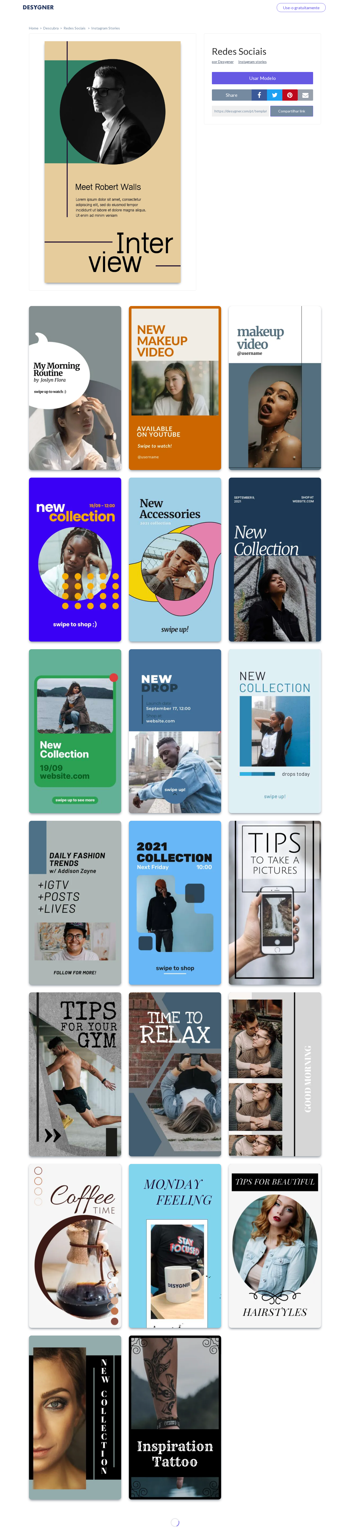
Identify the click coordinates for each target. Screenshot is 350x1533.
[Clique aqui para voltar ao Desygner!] (38, 11)
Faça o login (257, 7)
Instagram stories (252, 61)
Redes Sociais (75, 28)
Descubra (51, 28)
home (33, 28)
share (232, 95)
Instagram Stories (105, 28)
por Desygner (223, 61)
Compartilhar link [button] (291, 111)
